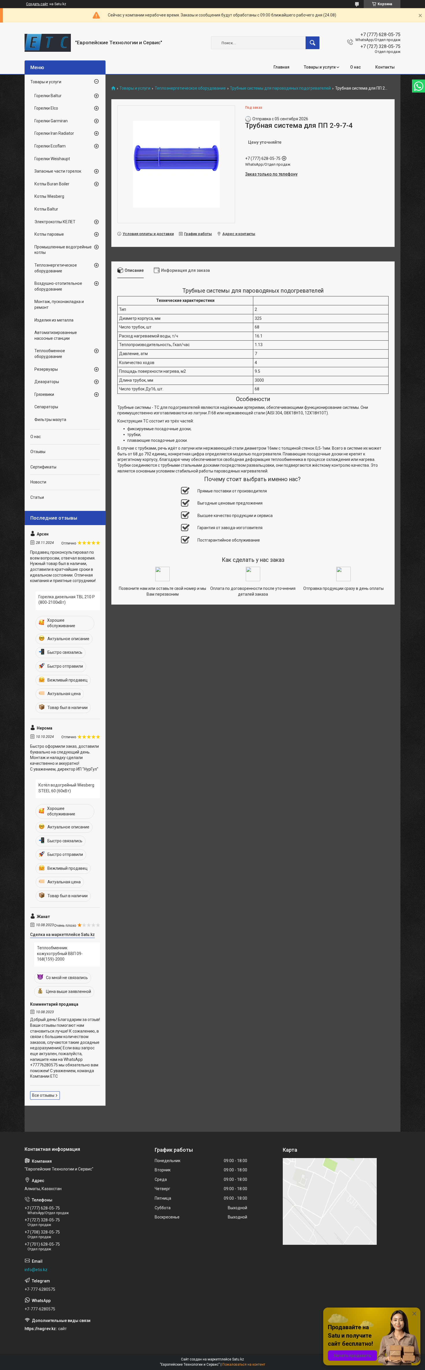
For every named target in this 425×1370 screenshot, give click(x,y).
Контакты (385, 67)
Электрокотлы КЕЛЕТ (54, 221)
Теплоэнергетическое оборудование (190, 88)
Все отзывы (43, 1095)
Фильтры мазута (50, 419)
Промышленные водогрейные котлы (63, 250)
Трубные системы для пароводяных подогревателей (280, 88)
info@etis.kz (36, 1269)
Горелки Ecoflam (50, 146)
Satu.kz (238, 1359)
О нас (355, 67)
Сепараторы (46, 407)
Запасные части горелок (57, 171)
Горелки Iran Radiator (54, 133)
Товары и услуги (320, 67)
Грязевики (44, 394)
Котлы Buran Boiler (51, 184)
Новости (38, 482)
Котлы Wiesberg (49, 196)
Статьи (37, 497)
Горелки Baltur (48, 95)
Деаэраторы (46, 381)
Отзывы (37, 451)
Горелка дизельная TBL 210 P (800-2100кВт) (66, 599)
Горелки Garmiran (51, 121)
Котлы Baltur (46, 209)
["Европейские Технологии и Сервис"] (48, 43)
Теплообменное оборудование (49, 353)
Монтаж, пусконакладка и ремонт (59, 304)
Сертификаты (43, 467)
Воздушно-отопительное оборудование (58, 286)
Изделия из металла (53, 320)
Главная (281, 67)
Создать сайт (37, 4)
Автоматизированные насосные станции (55, 335)
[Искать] (312, 42)
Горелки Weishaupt (52, 158)
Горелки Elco (46, 108)
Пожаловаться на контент (243, 1364)
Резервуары (46, 369)
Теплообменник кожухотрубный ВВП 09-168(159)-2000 (60, 953)
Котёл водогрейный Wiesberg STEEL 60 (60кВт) (66, 788)
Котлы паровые (49, 234)
